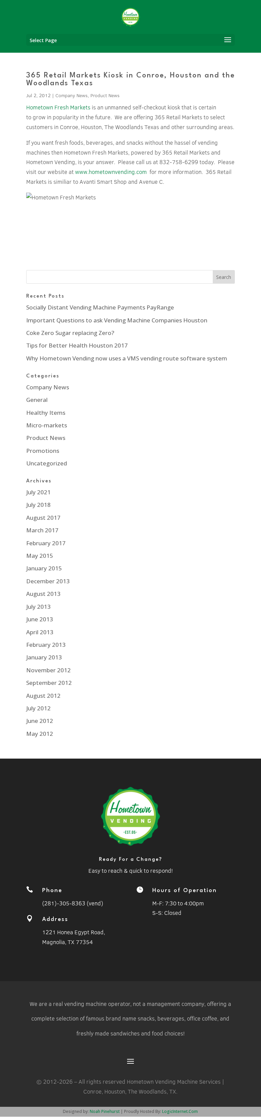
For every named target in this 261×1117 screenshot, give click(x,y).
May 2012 (39, 734)
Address (55, 919)
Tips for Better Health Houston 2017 (77, 345)
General (37, 400)
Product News (105, 95)
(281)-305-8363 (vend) (72, 903)
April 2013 (39, 632)
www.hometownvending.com (111, 172)
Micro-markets (46, 425)
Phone (52, 890)
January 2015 (44, 568)
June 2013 (39, 619)
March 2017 (42, 530)
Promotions (42, 451)
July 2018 (38, 505)
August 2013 (43, 594)
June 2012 (39, 721)
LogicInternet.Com (180, 1111)
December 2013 (48, 581)
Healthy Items (45, 412)
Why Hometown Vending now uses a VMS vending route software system (126, 358)
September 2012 (49, 683)
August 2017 (43, 517)
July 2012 (38, 708)
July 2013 (38, 606)
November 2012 (48, 670)
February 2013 (46, 645)
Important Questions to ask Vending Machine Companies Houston (116, 320)
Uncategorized (46, 463)
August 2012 (43, 695)
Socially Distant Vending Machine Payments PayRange (100, 307)
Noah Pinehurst (105, 1111)
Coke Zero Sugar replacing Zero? (70, 333)
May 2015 (39, 556)
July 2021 (38, 492)
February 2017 (46, 543)
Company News (71, 95)
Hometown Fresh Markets (58, 107)
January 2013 (44, 657)
